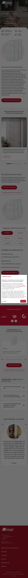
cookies (20, 286)
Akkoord (23, 301)
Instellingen (4, 301)
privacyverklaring (8, 287)
